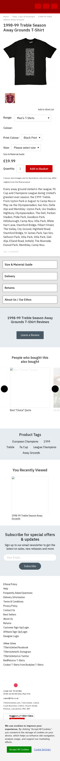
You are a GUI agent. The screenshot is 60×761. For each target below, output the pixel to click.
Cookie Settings (42, 749)
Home (6, 16)
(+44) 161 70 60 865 (12, 691)
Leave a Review (30, 335)
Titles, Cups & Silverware (23, 16)
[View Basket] (46, 6)
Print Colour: (11, 137)
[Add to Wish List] (47, 515)
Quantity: (9, 168)
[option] (10, 98)
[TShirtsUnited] (16, 675)
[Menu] (54, 6)
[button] (4, 388)
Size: (6, 147)
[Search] (38, 6)
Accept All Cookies (19, 749)
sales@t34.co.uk (10, 698)
